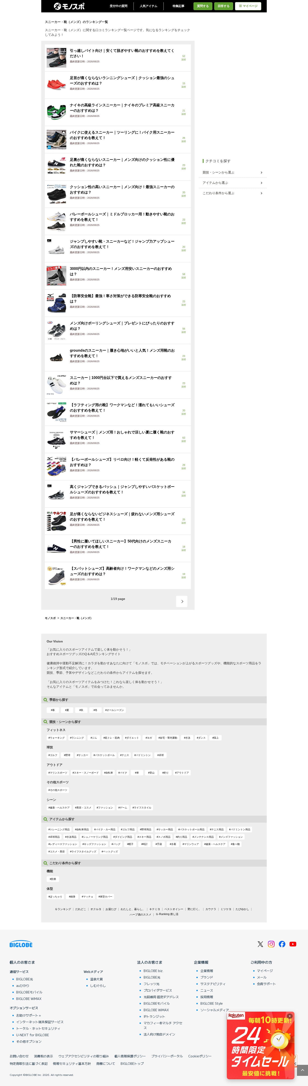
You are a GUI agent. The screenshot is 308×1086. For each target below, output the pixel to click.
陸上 (216, 737)
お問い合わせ (19, 1056)
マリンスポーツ (58, 772)
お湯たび (111, 909)
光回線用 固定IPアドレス (161, 997)
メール (262, 977)
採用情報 (206, 997)
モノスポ (50, 618)
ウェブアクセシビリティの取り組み (83, 1056)
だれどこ (80, 909)
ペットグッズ (110, 851)
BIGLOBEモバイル (29, 992)
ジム (94, 737)
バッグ (116, 844)
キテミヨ (154, 909)
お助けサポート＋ (28, 1015)
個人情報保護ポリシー (130, 1056)
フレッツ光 (151, 983)
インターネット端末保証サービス (40, 1022)
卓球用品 (55, 837)
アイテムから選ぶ (215, 182)
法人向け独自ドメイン (159, 1034)
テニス (125, 755)
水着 (173, 844)
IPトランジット (154, 1016)
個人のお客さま (22, 962)
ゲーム (123, 807)
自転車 (109, 772)
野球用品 (146, 829)
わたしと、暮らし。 (133, 909)
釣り (166, 772)
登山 (151, 772)
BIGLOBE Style (211, 1003)
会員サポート (266, 983)
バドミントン (143, 755)
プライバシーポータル (167, 1056)
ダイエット (132, 737)
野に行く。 (194, 909)
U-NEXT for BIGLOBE (32, 1035)
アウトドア (183, 772)
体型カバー (106, 896)
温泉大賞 (96, 979)
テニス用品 (217, 829)
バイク (123, 772)
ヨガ (149, 737)
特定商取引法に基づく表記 (29, 1063)
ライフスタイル (142, 807)
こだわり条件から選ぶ (218, 193)
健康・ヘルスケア (60, 807)
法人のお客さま (149, 962)
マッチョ (88, 896)
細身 (72, 896)
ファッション (105, 807)
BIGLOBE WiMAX (28, 998)
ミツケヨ (226, 909)
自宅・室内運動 (168, 737)
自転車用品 (82, 829)
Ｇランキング (63, 909)
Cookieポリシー (200, 1056)
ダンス (202, 737)
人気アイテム (148, 6)
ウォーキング (57, 737)
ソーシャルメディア (214, 1010)
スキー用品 (145, 837)
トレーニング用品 (60, 829)
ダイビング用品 (123, 837)
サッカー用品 (165, 829)
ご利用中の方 (261, 962)
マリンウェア (191, 844)
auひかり (22, 985)
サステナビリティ (213, 983)
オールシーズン (115, 710)
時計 (145, 844)
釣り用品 (182, 837)
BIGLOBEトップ (132, 1063)
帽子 (131, 844)
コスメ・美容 (57, 851)
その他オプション (28, 1041)
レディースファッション (63, 844)
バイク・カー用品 (105, 829)
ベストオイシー (173, 909)
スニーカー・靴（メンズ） (76, 618)
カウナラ (210, 909)
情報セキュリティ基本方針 (72, 1063)
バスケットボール (105, 755)
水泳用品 (71, 837)
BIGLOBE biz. (153, 970)
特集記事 (178, 6)
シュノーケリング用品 (95, 837)
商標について (105, 1063)
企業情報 (201, 962)
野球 (67, 755)
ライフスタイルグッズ (83, 851)
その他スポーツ (58, 790)
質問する (203, 6)
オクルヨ (95, 909)
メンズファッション (232, 837)
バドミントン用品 (240, 829)
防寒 (53, 879)
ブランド (206, 977)
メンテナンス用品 (204, 837)
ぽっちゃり (56, 896)
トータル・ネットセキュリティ (38, 1028)
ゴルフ (53, 755)
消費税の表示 (43, 1056)
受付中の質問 (118, 6)
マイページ (250, 6)
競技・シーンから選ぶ (218, 172)
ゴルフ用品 (128, 829)
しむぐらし (98, 985)
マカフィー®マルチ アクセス (163, 1025)
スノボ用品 (164, 837)
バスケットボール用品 (192, 829)
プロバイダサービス (158, 990)
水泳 (187, 737)
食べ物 (236, 844)
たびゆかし (242, 909)
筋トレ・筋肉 (112, 737)
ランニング (77, 737)
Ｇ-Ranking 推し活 (167, 914)
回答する (224, 6)
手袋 (159, 844)
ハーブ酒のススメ (140, 914)
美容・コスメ (83, 807)
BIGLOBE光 (24, 979)
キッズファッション (95, 844)
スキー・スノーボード (86, 772)
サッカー (83, 755)
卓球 (161, 755)
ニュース (206, 990)
